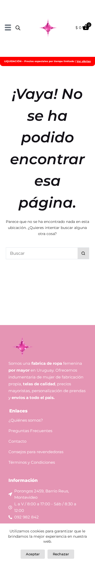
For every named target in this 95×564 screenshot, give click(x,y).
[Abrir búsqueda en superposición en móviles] (18, 28)
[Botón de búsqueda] (83, 253)
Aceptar (33, 554)
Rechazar (61, 554)
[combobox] (42, 253)
